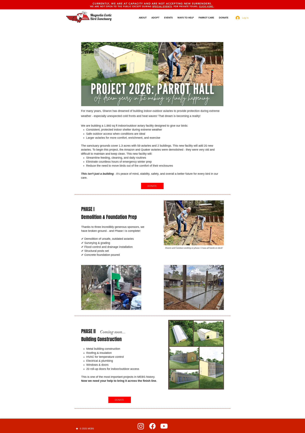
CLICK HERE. (206, 6)
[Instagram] (141, 426)
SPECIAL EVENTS (162, 6)
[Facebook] (152, 426)
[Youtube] (164, 426)
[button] (137, 306)
